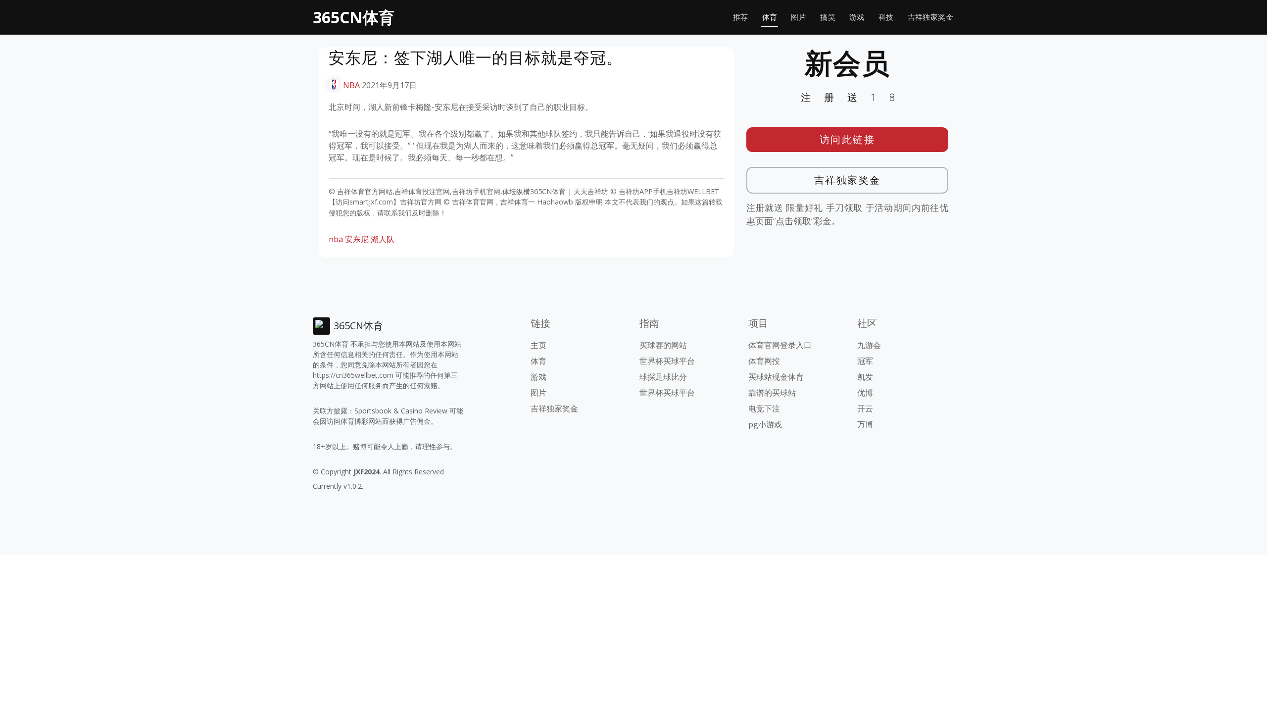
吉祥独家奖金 (930, 17)
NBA (351, 85)
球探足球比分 (663, 376)
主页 (538, 345)
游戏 (857, 17)
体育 (770, 17)
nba (336, 239)
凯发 (865, 376)
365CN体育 (353, 17)
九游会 (869, 345)
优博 (865, 392)
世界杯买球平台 (667, 361)
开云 (865, 408)
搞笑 (827, 17)
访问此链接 (848, 139)
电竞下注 (764, 408)
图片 (798, 17)
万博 (865, 424)
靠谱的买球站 (772, 392)
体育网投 (764, 361)
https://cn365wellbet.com (353, 375)
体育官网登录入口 (780, 345)
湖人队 (382, 239)
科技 (886, 17)
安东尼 (357, 239)
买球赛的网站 (663, 345)
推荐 (740, 17)
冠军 (865, 361)
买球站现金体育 (776, 376)
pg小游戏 (765, 424)
